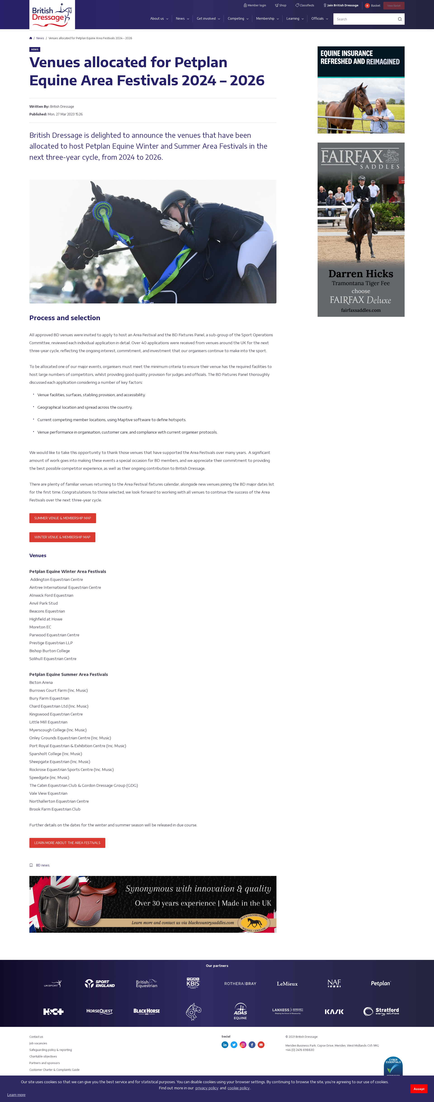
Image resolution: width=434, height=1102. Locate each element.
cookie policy (239, 1088)
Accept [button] (419, 1089)
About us (157, 18)
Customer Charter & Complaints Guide (54, 1069)
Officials (317, 18)
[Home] (30, 38)
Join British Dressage (342, 5)
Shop (282, 5)
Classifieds (306, 5)
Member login (256, 5)
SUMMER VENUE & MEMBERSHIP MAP (62, 518)
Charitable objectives (43, 1056)
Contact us (36, 1036)
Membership (265, 18)
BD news (43, 865)
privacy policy (206, 1088)
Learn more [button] (16, 1095)
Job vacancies (38, 1043)
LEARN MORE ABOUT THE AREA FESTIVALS (67, 843)
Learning (293, 18)
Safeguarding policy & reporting (50, 1050)
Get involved (206, 18)
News (180, 18)
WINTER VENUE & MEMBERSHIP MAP (62, 537)
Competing (236, 18)
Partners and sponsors (44, 1063)
